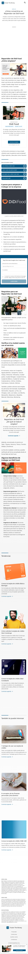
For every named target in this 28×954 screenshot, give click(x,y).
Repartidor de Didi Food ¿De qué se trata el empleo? (14, 421)
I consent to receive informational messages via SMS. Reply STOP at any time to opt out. (15, 276)
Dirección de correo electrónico (9, 263)
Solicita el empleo (14, 142)
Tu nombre (5, 270)
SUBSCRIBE (14, 281)
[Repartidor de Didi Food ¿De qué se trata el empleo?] (14, 410)
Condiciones (14, 934)
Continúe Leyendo (13, 436)
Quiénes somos (14, 937)
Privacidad (14, 931)
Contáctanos (14, 939)
